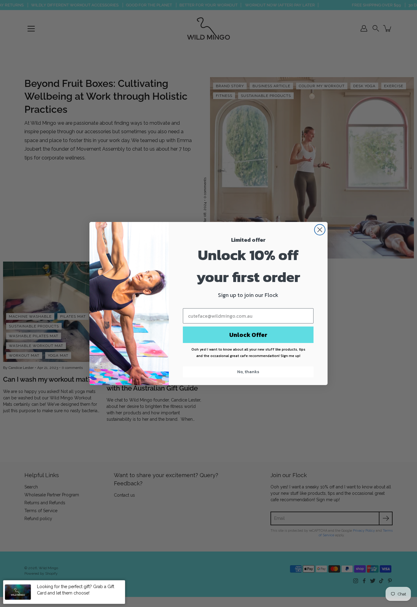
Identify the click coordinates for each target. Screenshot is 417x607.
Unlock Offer (248, 334)
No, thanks (248, 372)
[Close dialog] (319, 229)
